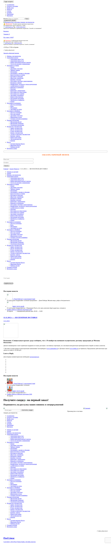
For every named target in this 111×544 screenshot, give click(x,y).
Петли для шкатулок (16, 129)
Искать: (5, 18)
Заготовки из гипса (16, 109)
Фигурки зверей (15, 114)
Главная (5, 169)
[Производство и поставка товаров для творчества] (18, 22)
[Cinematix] (86, 408)
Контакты (10, 15)
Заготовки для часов (16, 68)
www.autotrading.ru (52, 348)
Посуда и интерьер (16, 104)
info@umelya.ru (9, 27)
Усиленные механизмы (17, 125)
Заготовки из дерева (13, 65)
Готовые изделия (12, 267)
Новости (9, 9)
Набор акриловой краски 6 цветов (20, 62)
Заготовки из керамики (14, 103)
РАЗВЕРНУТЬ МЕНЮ (10, 20)
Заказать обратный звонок (11, 53)
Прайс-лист (10, 8)
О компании (10, 4)
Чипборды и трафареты (17, 100)
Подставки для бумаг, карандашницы (21, 81)
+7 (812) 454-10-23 (20, 27)
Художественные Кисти (17, 144)
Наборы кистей (15, 147)
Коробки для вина (15, 79)
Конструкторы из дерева (17, 75)
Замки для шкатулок (16, 128)
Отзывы (9, 12)
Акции (12, 169)
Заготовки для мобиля (17, 95)
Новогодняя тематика (16, 97)
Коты (12, 106)
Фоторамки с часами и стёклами (20, 73)
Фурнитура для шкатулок (14, 126)
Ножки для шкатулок (16, 133)
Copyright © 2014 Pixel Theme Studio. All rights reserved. (19, 542)
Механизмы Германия (16, 123)
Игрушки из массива (16, 76)
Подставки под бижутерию (18, 92)
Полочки (13, 89)
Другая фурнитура (15, 139)
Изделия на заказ (12, 148)
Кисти (9, 142)
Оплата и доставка (12, 6)
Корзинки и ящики (16, 82)
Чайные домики (15, 70)
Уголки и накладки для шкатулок (20, 134)
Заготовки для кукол (16, 115)
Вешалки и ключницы (17, 87)
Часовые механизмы (13, 120)
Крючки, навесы (15, 136)
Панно (12, 67)
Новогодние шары (15, 137)
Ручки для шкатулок (16, 131)
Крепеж (12, 140)
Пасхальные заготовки (17, 98)
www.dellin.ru (74, 348)
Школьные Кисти (15, 145)
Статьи (9, 11)
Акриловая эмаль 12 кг (17, 61)
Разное (12, 101)
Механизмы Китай (16, 122)
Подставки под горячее (17, 93)
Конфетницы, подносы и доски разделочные (23, 84)
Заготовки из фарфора (13, 111)
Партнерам (10, 14)
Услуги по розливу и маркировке (20, 64)
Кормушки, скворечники (17, 90)
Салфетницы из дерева (17, 86)
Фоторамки (13, 72)
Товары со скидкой (12, 172)
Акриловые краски (12, 57)
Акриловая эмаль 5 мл (17, 59)
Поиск (27, 18)
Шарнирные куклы (16, 117)
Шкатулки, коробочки (16, 78)
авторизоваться (34, 357)
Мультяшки (13, 108)
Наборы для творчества (14, 56)
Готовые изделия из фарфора (18, 118)
